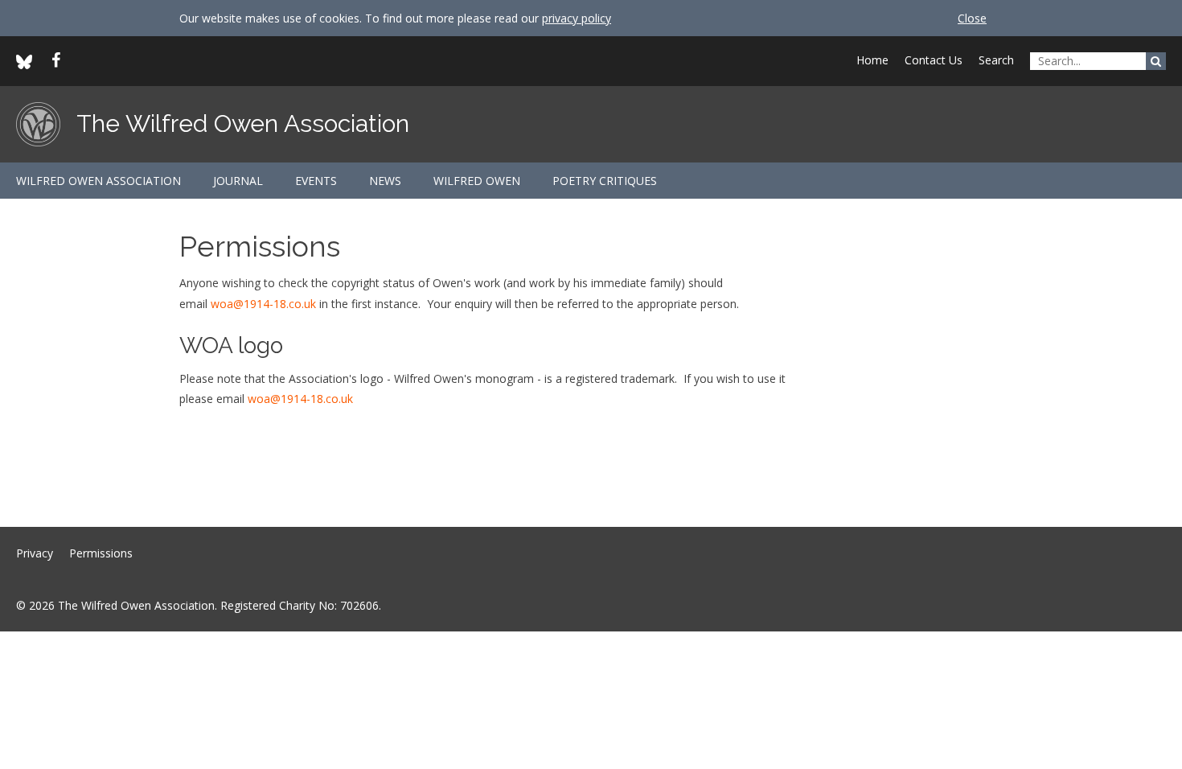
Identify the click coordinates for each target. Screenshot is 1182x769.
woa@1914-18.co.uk (263, 303)
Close (972, 18)
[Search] (1156, 61)
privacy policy (576, 18)
